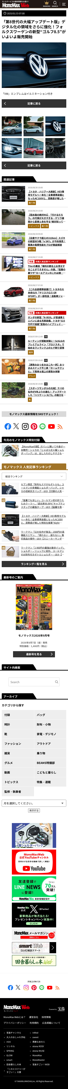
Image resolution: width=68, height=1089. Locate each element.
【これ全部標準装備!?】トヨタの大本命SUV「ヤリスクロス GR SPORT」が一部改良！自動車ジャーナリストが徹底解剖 (46, 294)
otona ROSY (38, 1046)
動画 (7, 772)
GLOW (9, 1055)
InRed (35, 1032)
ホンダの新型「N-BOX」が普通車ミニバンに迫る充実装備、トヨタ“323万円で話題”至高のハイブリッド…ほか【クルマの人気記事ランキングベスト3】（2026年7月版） (46, 324)
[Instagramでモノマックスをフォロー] (25, 428)
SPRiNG (10, 1050)
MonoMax (37, 1055)
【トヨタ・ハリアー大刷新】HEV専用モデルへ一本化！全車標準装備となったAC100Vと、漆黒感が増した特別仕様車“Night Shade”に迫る (47, 196)
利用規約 (34, 1022)
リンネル (10, 1046)
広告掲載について (51, 1022)
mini (8, 1041)
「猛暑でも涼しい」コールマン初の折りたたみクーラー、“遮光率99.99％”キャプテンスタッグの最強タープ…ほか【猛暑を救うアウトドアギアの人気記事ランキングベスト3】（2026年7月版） (43, 504)
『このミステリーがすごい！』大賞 (15, 1070)
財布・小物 (44, 724)
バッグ (41, 715)
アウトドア (44, 743)
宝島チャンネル (13, 1032)
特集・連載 (44, 782)
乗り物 (32, 202)
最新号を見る (34, 654)
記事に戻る (34, 103)
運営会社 (33, 1017)
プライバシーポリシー (14, 1022)
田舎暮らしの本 (13, 1064)
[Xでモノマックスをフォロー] (16, 428)
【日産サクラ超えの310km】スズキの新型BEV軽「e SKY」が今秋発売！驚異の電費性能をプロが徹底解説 (47, 241)
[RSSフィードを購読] (60, 428)
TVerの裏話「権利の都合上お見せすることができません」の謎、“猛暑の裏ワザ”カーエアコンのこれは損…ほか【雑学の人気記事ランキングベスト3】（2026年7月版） (46, 272)
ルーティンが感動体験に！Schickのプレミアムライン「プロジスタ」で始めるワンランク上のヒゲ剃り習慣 (46, 344)
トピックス (34, 225)
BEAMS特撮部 (46, 763)
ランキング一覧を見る (34, 564)
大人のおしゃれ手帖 (15, 1037)
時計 (7, 724)
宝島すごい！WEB (41, 1064)
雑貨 (31, 352)
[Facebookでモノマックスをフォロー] (8, 428)
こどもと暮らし (46, 772)
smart (9, 1059)
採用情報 (46, 1017)
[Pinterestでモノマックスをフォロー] (34, 428)
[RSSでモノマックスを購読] (57, 988)
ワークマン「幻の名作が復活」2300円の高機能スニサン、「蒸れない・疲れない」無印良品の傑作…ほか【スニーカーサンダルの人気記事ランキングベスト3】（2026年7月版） (43, 535)
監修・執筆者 (12, 791)
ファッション (12, 743)
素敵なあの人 (38, 1041)
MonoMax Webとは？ (14, 1017)
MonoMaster (38, 1059)
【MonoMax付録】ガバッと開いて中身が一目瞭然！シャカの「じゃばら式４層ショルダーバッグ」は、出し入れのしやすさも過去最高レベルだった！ (43, 450)
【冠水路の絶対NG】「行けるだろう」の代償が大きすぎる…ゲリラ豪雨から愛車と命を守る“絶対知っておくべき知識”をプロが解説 (46, 220)
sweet (35, 1037)
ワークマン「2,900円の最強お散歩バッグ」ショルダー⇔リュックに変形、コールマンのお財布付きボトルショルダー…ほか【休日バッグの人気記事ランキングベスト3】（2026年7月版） (43, 551)
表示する (34, 810)
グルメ (32, 375)
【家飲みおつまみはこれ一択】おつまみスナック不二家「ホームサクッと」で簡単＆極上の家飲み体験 (46, 368)
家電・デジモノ (46, 734)
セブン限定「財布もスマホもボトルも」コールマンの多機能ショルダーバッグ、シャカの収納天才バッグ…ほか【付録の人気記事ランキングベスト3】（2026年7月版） (42, 488)
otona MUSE (38, 1050)
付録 (7, 715)
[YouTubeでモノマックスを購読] (51, 428)
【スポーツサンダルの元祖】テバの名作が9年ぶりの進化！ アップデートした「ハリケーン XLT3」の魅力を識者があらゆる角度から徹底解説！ (47, 393)
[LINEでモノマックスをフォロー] (42, 428)
